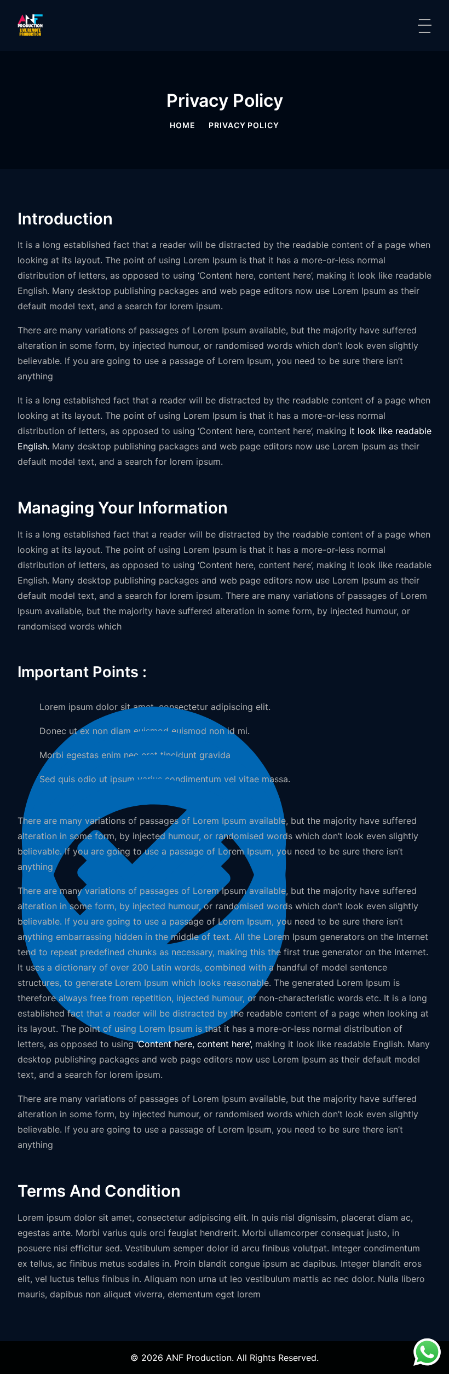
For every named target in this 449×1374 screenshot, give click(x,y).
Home (182, 125)
